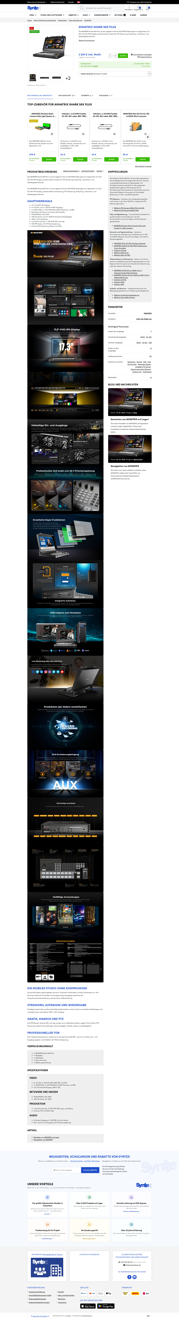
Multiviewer (147, 372)
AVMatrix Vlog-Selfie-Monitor (124, 297)
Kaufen (123, 56)
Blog (135, 412)
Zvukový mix (137, 372)
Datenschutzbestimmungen (39, 1302)
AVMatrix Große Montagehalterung (126, 295)
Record (139, 362)
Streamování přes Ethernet (141, 369)
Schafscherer (62, 20)
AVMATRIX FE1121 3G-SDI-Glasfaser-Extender (130, 243)
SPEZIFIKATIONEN (87, 171)
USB (150, 342)
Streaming (131, 362)
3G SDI (144, 342)
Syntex (29, 20)
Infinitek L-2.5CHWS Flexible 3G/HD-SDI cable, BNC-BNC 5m (74, 114)
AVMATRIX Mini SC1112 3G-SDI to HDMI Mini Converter (136, 114)
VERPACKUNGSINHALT (71, 171)
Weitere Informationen (87, 40)
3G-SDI (149, 337)
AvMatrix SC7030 (120, 250)
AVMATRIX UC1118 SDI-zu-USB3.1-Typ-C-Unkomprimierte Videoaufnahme (128, 271)
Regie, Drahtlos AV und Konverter (45, 20)
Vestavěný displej (144, 364)
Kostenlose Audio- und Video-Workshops (85, 1161)
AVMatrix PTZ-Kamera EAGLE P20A (126, 210)
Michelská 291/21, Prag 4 (52, 1254)
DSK (144, 362)
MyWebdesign (86, 1315)
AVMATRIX (87, 20)
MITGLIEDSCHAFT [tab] (66, 95)
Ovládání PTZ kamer (143, 367)
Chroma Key (132, 364)
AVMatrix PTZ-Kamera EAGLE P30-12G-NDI (129, 208)
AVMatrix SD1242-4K (121, 253)
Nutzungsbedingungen (37, 1299)
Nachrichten (138, 459)
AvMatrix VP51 (119, 284)
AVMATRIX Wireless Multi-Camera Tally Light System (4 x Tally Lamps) (43, 114)
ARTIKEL (100, 171)
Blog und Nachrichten (66, 1295)
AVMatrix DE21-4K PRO (122, 255)
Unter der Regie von (75, 20)
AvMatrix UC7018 (120, 280)
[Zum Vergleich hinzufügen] (52, 134)
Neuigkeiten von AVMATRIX (43, 1140)
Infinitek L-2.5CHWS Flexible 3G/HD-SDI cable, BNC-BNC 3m (105, 114)
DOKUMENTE (104, 95)
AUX (149, 362)
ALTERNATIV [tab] (86, 95)
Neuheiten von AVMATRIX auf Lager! (46, 1137)
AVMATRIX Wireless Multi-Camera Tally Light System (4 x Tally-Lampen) (130, 227)
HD (150, 356)
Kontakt (71, 2)
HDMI (142, 337)
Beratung (61, 1299)
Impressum (62, 1302)
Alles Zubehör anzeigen (143, 166)
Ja (151, 348)
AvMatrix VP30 (119, 282)
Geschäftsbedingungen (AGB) (40, 1295)
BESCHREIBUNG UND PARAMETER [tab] (39, 95)
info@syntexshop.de (133, 1265)
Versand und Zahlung (37, 1292)
